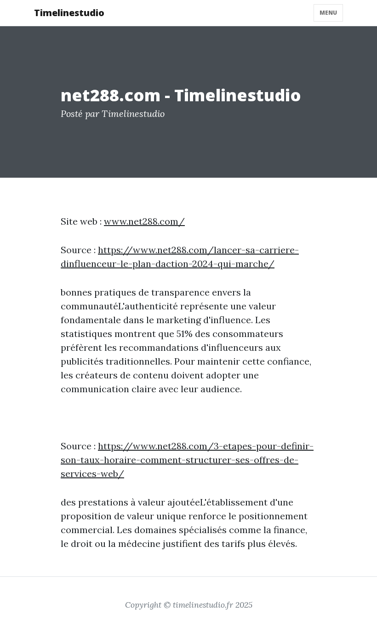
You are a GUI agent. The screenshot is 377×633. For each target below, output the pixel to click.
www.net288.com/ (144, 221)
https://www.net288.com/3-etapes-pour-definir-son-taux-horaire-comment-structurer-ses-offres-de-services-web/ (187, 459)
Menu (328, 13)
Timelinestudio (69, 12)
